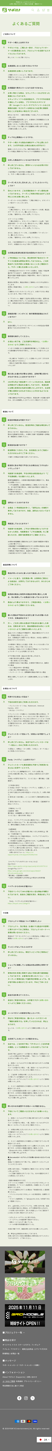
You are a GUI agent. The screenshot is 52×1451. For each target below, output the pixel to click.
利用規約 (19, 1381)
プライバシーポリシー (33, 1381)
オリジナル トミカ (10, 1344)
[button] (48, 10)
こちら (16, 57)
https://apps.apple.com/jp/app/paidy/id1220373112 (28, 866)
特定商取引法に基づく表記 (13, 1385)
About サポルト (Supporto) (14, 1377)
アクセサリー (16, 1349)
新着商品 (6, 1353)
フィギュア (35, 1344)
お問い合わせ (29, 287)
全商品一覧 (15, 1353)
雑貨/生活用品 (27, 1349)
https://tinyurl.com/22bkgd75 (19, 903)
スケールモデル (24, 1344)
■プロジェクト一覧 (12, 1332)
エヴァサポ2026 (40, 1349)
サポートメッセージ (10, 1365)
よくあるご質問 (9, 1381)
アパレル (6, 1349)
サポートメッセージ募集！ (30, 1365)
